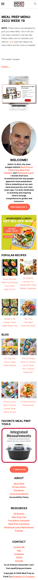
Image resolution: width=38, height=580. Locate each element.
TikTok (19, 557)
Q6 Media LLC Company (23, 576)
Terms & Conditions (19, 494)
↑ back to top (19, 469)
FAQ (19, 551)
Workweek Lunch (25, 173)
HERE (11, 42)
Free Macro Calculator (19, 520)
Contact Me (19, 547)
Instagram (19, 554)
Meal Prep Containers (19, 524)
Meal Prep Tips (19, 517)
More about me (18, 207)
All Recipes (19, 514)
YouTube (19, 561)
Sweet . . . (6, 67)
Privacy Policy (19, 487)
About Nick (19, 483)
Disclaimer (19, 490)
